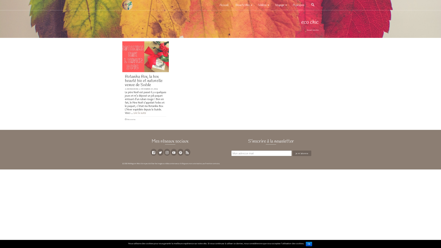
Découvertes (131, 119)
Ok (309, 244)
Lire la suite (140, 113)
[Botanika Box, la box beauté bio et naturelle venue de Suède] (145, 56)
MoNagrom (132, 89)
